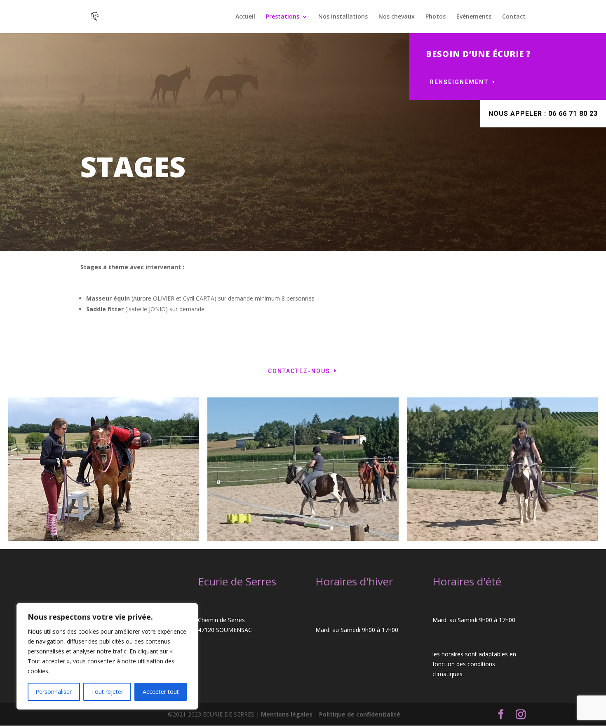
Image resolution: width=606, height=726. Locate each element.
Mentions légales (287, 714)
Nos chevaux (396, 17)
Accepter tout (161, 691)
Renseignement (459, 82)
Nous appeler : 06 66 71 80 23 (543, 113)
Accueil (245, 17)
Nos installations (343, 17)
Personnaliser (53, 691)
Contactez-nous (299, 371)
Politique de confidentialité (359, 714)
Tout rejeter (107, 691)
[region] (107, 656)
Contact (514, 17)
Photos (435, 17)
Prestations (282, 17)
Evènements (473, 17)
